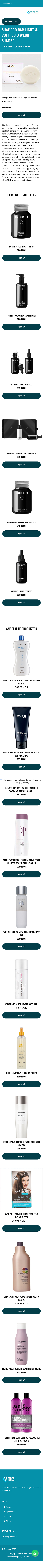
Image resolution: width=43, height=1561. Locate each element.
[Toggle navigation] (5, 12)
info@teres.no (7, 3)
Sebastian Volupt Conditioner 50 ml (22, 1004)
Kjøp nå (21, 115)
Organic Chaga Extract (21, 591)
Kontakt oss (11, 21)
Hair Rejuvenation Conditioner (21, 315)
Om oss (9, 1516)
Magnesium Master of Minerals (21, 522)
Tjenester (10, 1511)
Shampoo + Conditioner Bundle (21, 453)
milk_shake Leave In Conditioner (21, 1073)
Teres (8, 1507)
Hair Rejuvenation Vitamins (21, 246)
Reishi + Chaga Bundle (21, 384)
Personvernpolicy (14, 1556)
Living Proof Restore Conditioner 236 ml (21, 1368)
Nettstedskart (30, 1556)
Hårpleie (8, 46)
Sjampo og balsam (22, 46)
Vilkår (31, 1554)
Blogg (8, 1521)
